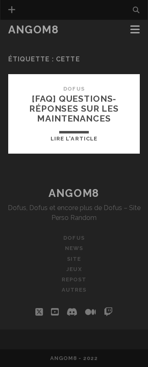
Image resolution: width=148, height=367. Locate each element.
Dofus (73, 89)
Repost (74, 279)
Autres (74, 290)
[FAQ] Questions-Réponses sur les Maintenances (73, 109)
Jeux (73, 269)
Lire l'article (74, 139)
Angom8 (33, 29)
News (19, 42)
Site (74, 259)
